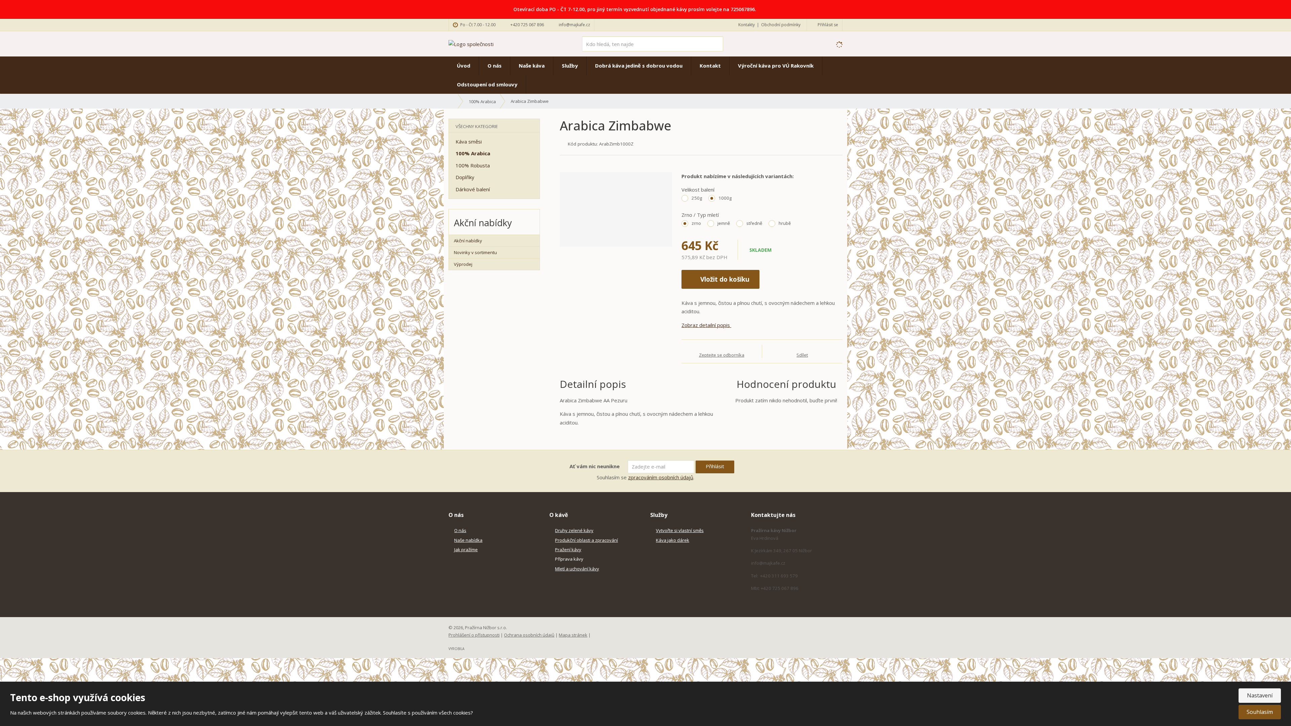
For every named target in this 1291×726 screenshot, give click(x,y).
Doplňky (465, 177)
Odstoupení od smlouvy (487, 84)
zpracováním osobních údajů (660, 477)
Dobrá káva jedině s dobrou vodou (638, 65)
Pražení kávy (568, 550)
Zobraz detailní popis (706, 325)
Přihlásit (715, 466)
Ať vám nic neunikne (595, 466)
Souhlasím (1260, 712)
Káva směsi (469, 141)
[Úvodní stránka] (471, 43)
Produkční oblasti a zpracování (586, 540)
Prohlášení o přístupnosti (474, 635)
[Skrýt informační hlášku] (1278, 9)
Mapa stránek (573, 635)
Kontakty (746, 25)
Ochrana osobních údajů (529, 635)
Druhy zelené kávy (574, 530)
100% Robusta (473, 165)
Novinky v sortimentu (475, 252)
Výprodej (463, 264)
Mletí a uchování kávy (577, 569)
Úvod (463, 65)
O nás (494, 65)
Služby (570, 65)
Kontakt (710, 65)
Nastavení (1260, 695)
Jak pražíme (466, 550)
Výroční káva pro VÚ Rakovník (776, 65)
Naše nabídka (468, 540)
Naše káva (532, 65)
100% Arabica (473, 153)
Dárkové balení (473, 189)
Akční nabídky (468, 241)
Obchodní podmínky (780, 25)
